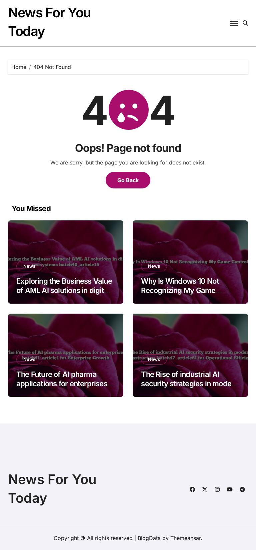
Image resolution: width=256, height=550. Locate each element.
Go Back (128, 180)
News (29, 266)
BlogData (149, 538)
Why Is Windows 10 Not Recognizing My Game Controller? (180, 290)
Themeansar (185, 538)
